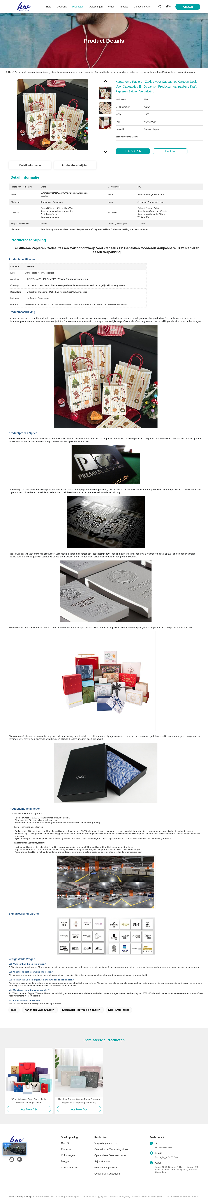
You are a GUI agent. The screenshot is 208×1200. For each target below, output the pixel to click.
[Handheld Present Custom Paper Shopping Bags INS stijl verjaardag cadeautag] (79, 1073)
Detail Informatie (30, 165)
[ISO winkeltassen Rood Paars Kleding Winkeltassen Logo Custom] (29, 1073)
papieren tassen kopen (38, 72)
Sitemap (28, 1196)
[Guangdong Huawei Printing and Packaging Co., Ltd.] (24, 6)
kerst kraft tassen (119, 1010)
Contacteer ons (69, 1167)
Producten (20, 72)
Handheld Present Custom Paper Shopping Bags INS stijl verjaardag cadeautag (79, 1101)
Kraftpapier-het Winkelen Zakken (81, 1010)
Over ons (66, 1143)
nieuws (124, 6)
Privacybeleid (15, 1196)
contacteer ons (142, 6)
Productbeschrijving (75, 165)
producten (77, 6)
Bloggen (65, 1161)
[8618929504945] (11, 1159)
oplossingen (96, 6)
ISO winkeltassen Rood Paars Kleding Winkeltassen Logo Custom (29, 1101)
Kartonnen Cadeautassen (39, 1010)
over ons (62, 6)
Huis (48, 6)
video (111, 6)
